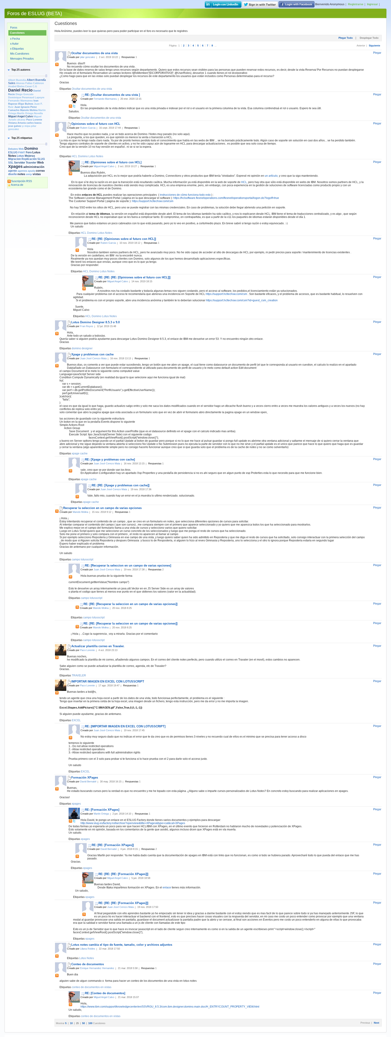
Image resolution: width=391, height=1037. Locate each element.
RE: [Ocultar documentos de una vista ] (112, 94)
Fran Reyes (86, 326)
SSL (10, 162)
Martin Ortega (101, 813)
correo (40, 170)
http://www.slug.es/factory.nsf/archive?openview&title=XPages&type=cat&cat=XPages (133, 823)
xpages (76, 803)
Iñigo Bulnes (25, 103)
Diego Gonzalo (24, 94)
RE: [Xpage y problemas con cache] (110, 459)
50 (84, 1023)
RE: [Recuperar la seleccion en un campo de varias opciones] (128, 565)
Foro (29, 152)
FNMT (21, 152)
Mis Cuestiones (19, 53)
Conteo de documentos (87, 964)
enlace (167, 887)
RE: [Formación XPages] (102, 809)
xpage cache (80, 453)
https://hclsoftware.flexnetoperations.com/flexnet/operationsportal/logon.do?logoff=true (226, 198)
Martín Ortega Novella (30, 113)
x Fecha (15, 38)
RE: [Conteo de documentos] (105, 993)
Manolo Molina (29, 110)
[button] (18, 69)
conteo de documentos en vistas (91, 987)
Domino (31, 148)
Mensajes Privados (22, 58)
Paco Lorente (34, 119)
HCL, (244, 182)
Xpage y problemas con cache (92, 354)
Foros (13, 27)
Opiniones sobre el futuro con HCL (95, 123)
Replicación (29, 159)
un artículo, (271, 175)
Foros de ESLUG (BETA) (34, 13)
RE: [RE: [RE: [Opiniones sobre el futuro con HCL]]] (134, 277)
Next (376, 1022)
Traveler (31, 162)
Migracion (14, 159)
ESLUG (12, 152)
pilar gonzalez (87, 57)
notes (21, 174)
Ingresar (372, 4)
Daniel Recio (20, 90)
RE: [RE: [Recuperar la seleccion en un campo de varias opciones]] (130, 604)
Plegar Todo (346, 37)
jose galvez (14, 126)
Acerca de (17, 184)
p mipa (26, 126)
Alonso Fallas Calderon (30, 83)
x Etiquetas (17, 48)
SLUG (41, 159)
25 (77, 1023)
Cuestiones (17, 32)
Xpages (15, 166)
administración (33, 167)
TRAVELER (79, 675)
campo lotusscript (82, 559)
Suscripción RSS (21, 181)
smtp (29, 174)
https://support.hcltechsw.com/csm (152, 201)
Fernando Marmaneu (20, 100)
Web (40, 162)
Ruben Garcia (87, 127)
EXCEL (76, 720)
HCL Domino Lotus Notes (87, 156)
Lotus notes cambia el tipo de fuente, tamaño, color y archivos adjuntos (121, 944)
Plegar (377, 52)
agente (12, 170)
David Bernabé (88, 781)
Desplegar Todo (369, 37)
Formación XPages (84, 777)
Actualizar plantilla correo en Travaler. (97, 646)
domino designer (82, 348)
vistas (37, 174)
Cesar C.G (31, 86)
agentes (22, 170)
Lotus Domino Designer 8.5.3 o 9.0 (95, 322)
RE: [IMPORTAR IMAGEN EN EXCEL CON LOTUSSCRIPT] (125, 726)
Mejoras (30, 155)
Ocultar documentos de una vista (94, 53)
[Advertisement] (27, 260)
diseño (12, 174)
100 (90, 1023)
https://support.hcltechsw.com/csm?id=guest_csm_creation (242, 300)
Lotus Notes (86, 958)
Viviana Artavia (17, 122)
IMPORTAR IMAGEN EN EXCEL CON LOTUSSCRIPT (107, 681)
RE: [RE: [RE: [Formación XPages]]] (123, 874)
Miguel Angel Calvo (20, 116)
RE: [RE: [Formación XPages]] (113, 845)
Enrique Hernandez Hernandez (97, 968)
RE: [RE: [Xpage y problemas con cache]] (120, 485)
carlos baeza (33, 122)
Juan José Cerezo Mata (93, 358)
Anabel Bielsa (16, 86)
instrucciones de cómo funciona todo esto (185, 194)
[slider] (46, 76)
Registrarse (355, 4)
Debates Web (16, 148)
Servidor (19, 162)
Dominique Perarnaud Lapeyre (26, 97)
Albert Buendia (17, 80)
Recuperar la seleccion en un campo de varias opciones (102, 508)
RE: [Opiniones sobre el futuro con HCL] (113, 162)
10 (71, 1023)
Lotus (20, 155)
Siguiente (374, 45)
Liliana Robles (87, 948)
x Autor (14, 43)
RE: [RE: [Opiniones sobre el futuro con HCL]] (124, 239)
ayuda (31, 170)
